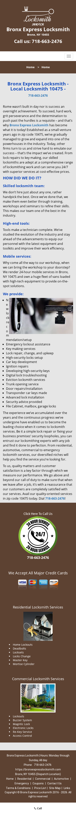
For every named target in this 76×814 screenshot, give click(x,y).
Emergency (22, 783)
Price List (40, 788)
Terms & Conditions (18, 788)
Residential (24, 778)
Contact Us (54, 783)
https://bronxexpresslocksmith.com (38, 769)
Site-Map (55, 788)
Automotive (61, 778)
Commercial (42, 778)
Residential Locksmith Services (38, 607)
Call (39, 808)
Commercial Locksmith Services (38, 678)
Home (30, 67)
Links (67, 788)
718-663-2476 (47, 41)
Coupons (38, 783)
